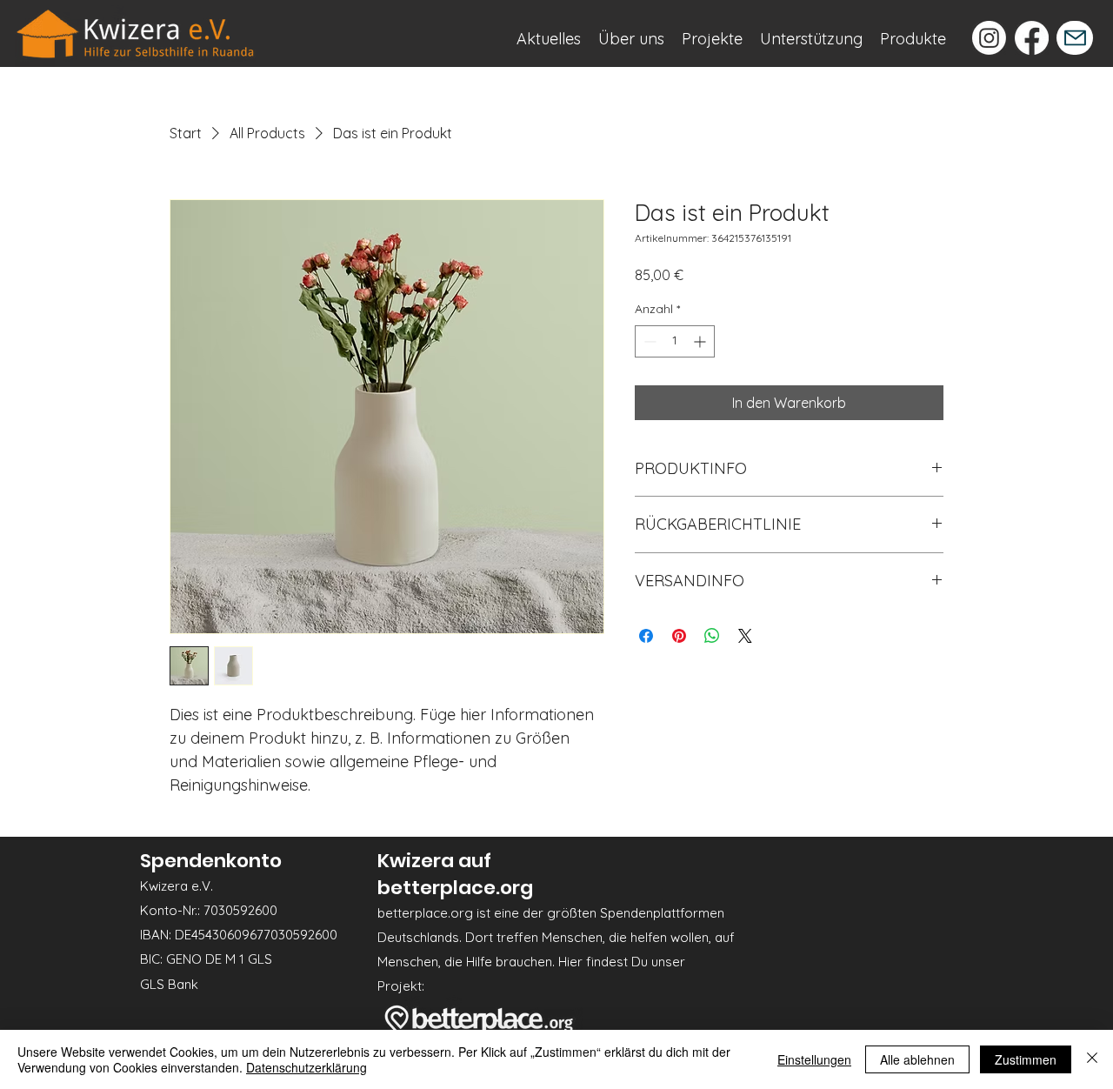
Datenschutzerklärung (306, 1067)
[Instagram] (989, 38)
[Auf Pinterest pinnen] (679, 635)
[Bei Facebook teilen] (646, 635)
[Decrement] (648, 341)
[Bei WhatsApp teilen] (712, 635)
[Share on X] (745, 635)
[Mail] (1074, 38)
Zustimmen (1025, 1059)
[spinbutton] (674, 341)
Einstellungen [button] (814, 1059)
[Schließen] (1092, 1059)
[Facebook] (1032, 38)
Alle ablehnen (917, 1059)
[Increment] (701, 341)
